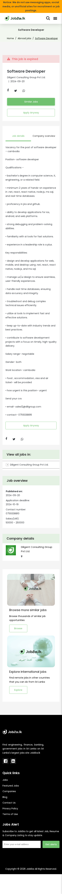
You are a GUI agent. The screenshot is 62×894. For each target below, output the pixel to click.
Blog (4, 797)
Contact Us (9, 802)
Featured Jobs (10, 785)
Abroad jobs (24, 38)
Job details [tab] (18, 136)
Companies (9, 791)
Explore (18, 690)
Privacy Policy (10, 808)
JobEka (30, 869)
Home (10, 38)
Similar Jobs (31, 101)
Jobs (5, 780)
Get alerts (51, 844)
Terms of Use (10, 814)
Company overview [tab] (44, 136)
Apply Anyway (31, 112)
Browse (18, 628)
